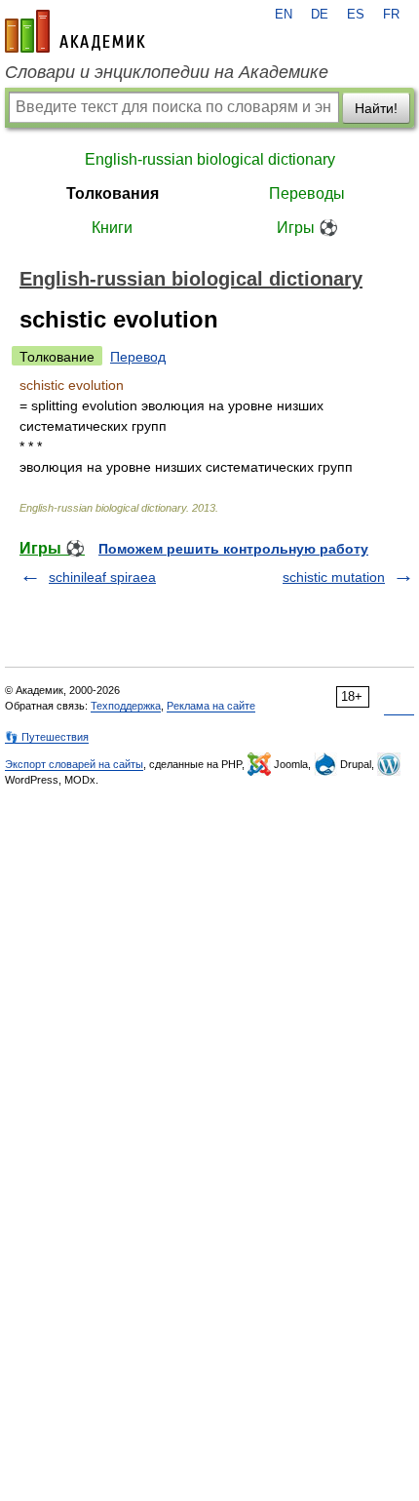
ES (355, 14)
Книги (112, 227)
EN (283, 14)
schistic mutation (334, 577)
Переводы (307, 193)
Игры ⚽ (307, 227)
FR (391, 14)
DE (319, 14)
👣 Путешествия (47, 737)
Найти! (376, 108)
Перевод (138, 357)
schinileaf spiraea (102, 577)
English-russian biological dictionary (210, 159)
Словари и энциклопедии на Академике (166, 72)
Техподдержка (126, 706)
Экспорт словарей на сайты (74, 764)
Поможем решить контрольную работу (233, 549)
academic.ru (75, 31)
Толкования (112, 193)
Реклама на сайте (211, 706)
